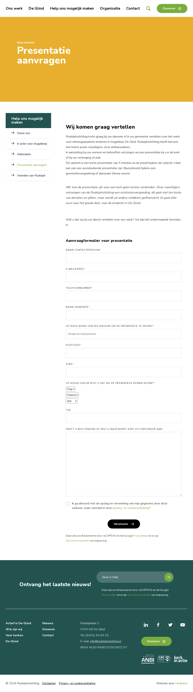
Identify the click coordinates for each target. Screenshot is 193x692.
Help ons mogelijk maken (72, 8)
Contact (133, 8)
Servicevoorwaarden (77, 540)
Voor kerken (14, 635)
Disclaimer (49, 683)
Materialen (24, 154)
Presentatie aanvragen (32, 165)
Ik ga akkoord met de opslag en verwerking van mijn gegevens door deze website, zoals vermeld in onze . (119, 505)
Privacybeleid (140, 536)
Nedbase (181, 683)
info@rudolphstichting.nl (105, 641)
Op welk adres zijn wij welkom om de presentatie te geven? (110, 326)
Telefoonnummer (79, 287)
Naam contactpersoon (83, 249)
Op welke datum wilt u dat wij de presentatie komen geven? (110, 383)
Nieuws (47, 623)
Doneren (169, 8)
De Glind (36, 8)
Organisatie (110, 8)
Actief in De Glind (18, 623)
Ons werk (14, 8)
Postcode (73, 345)
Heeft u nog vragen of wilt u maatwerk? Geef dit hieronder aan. (114, 429)
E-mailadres (75, 268)
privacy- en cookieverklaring (131, 508)
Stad (70, 364)
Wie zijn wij (14, 629)
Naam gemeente (78, 307)
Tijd (68, 410)
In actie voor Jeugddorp (32, 144)
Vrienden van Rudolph (31, 175)
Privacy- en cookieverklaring (77, 683)
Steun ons (23, 133)
